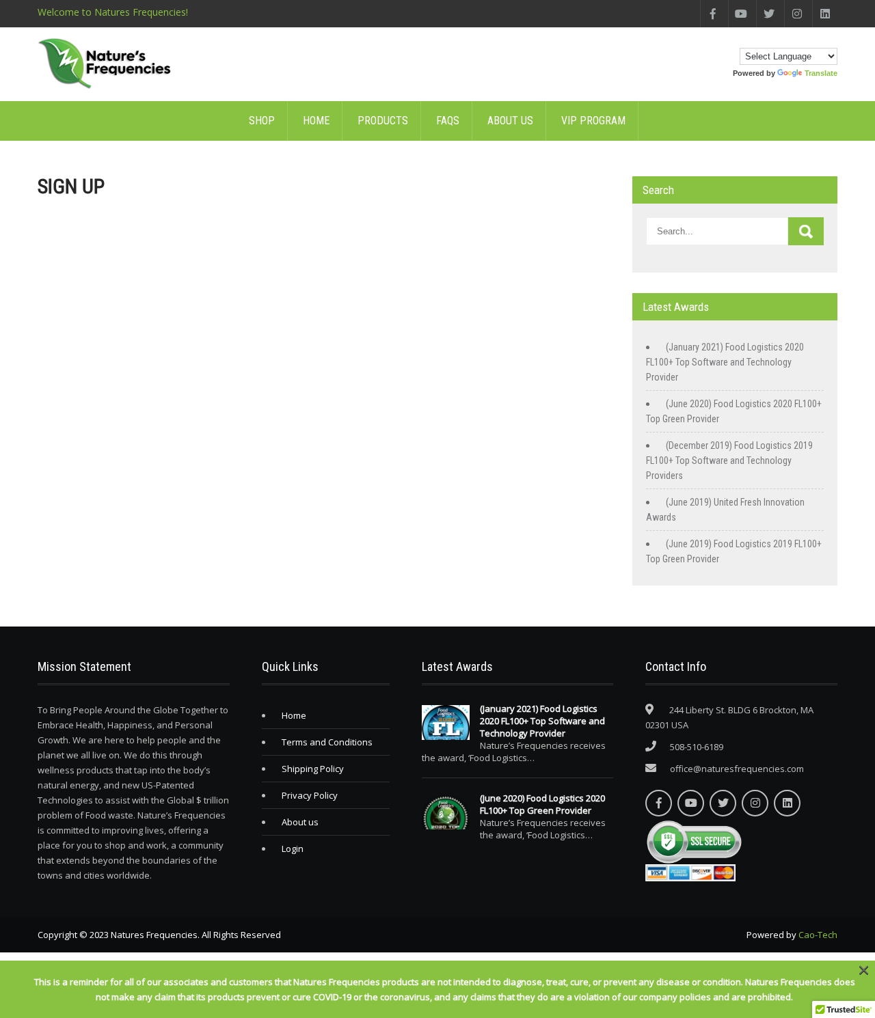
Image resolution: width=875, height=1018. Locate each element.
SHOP (262, 120)
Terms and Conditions (327, 742)
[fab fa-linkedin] (824, 13)
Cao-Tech (817, 934)
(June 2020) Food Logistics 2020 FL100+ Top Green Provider (542, 804)
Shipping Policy (313, 768)
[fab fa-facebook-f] (712, 13)
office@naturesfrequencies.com (737, 768)
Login (293, 848)
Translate (821, 73)
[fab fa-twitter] (768, 13)
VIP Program (593, 120)
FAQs (447, 120)
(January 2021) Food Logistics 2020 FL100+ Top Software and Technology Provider (725, 362)
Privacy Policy (310, 795)
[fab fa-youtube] (740, 13)
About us (510, 120)
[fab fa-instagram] (796, 13)
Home (316, 120)
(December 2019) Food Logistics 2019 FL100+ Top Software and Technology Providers (729, 460)
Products (383, 120)
